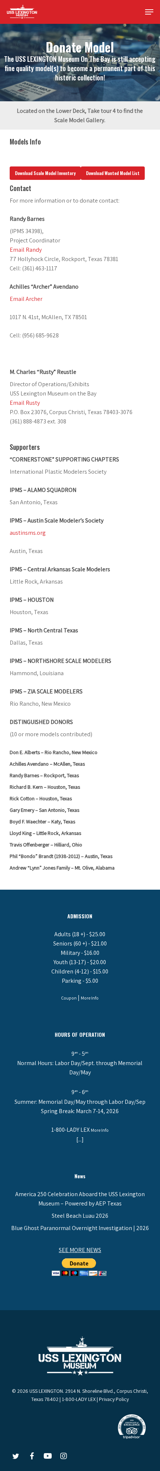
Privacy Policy (114, 1399)
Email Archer (26, 299)
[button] (149, 12)
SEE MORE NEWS (80, 1250)
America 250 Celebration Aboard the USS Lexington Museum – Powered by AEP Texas (80, 1198)
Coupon (69, 998)
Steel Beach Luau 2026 (80, 1216)
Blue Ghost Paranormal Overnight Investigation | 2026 (80, 1228)
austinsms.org (28, 533)
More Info (90, 998)
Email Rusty (25, 403)
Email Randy (26, 250)
